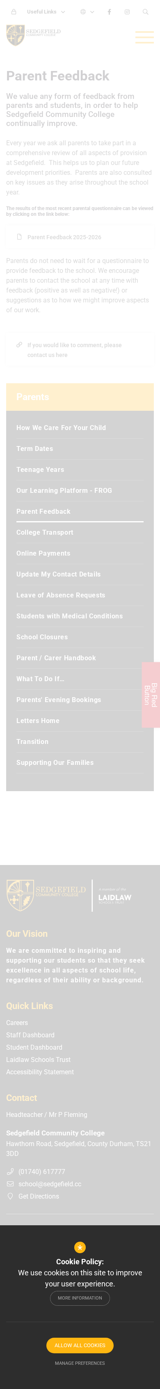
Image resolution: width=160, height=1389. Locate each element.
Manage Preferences (80, 1363)
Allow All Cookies (80, 1345)
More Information (80, 1298)
